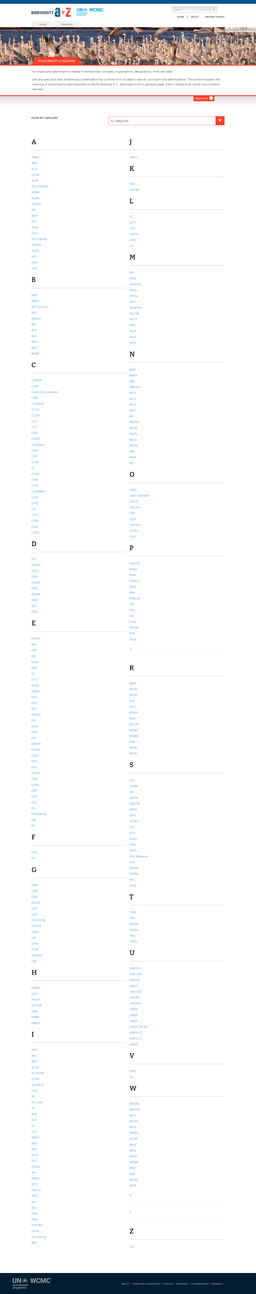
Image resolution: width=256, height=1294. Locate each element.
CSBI (34, 520)
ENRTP (36, 744)
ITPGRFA (37, 1225)
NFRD (133, 428)
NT (131, 463)
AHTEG (36, 204)
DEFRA (36, 565)
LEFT (132, 222)
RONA (133, 730)
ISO (33, 1207)
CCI (34, 427)
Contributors (199, 1284)
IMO (34, 1143)
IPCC (35, 1184)
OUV (132, 536)
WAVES (134, 1103)
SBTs (132, 815)
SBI (131, 792)
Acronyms (67, 24)
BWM (35, 353)
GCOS (35, 902)
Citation (168, 1284)
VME (132, 1071)
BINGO (36, 318)
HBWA (35, 988)
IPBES (35, 1178)
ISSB (34, 1219)
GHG (34, 932)
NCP (132, 393)
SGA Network (138, 856)
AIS (33, 210)
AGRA (35, 198)
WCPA (133, 1121)
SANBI (133, 786)
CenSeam (38, 445)
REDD (133, 689)
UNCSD (134, 980)
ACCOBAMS (39, 186)
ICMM (35, 1079)
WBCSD (134, 1109)
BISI (34, 330)
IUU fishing (38, 1237)
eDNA (35, 691)
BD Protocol (39, 307)
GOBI (35, 949)
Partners (181, 1284)
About (195, 17)
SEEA (132, 850)
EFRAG (36, 714)
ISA (33, 1202)
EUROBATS (39, 814)
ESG (34, 767)
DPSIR (35, 594)
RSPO (133, 753)
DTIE (34, 612)
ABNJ (35, 157)
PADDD (134, 563)
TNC (132, 935)
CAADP (36, 380)
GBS (34, 896)
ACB (34, 180)
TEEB (132, 912)
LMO (132, 240)
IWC (34, 1243)
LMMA (133, 234)
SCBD (133, 821)
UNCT (133, 986)
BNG (34, 342)
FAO (34, 852)
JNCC (133, 157)
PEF (132, 604)
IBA (33, 1055)
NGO (132, 439)
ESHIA (35, 773)
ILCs (34, 1131)
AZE (34, 268)
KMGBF (134, 190)
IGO (34, 1120)
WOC (133, 1168)
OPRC (133, 531)
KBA (132, 184)
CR (33, 509)
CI (32, 468)
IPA (33, 1172)
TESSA (133, 930)
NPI (131, 451)
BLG (34, 336)
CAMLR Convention (44, 392)
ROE (132, 718)
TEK (132, 918)
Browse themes (215, 17)
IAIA (34, 1049)
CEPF (35, 450)
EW (33, 820)
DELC (35, 571)
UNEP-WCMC (139, 1027)
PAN (132, 575)
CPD (34, 503)
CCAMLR (37, 403)
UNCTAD (135, 992)
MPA (132, 343)
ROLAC (134, 724)
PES (132, 610)
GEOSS (36, 926)
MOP (132, 331)
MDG (133, 290)
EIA (33, 720)
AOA (34, 215)
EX (33, 825)
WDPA (133, 1133)
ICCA (35, 1067)
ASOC (35, 251)
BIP (33, 324)
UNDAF (134, 997)
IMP (34, 1149)
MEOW (134, 313)
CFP (34, 456)
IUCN (35, 1231)
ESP (34, 790)
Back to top (249, 1106)
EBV (34, 668)
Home (180, 17)
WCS (132, 1127)
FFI (33, 858)
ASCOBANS (39, 239)
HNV (34, 1011)
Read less (201, 98)
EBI (33, 656)
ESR (34, 796)
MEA (132, 301)
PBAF (133, 587)
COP (34, 497)
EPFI (34, 761)
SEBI (132, 844)
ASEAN (36, 245)
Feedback (217, 1284)
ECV (34, 679)
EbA (34, 644)
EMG (34, 726)
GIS (33, 938)
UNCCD (135, 968)
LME (132, 228)
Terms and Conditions (145, 1284)
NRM (132, 457)
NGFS (133, 434)
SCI (131, 827)
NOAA (133, 445)
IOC (34, 1161)
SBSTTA (134, 803)
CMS (34, 480)
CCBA (35, 415)
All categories (119, 121)
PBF (132, 592)
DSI (33, 606)
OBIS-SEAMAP (139, 496)
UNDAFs (135, 1003)
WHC (133, 1144)
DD (33, 559)
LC (131, 216)
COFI (34, 485)
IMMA (35, 1137)
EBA (34, 650)
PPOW (133, 627)
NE (131, 416)
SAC (132, 780)
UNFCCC (135, 1038)
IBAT (34, 1061)
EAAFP (35, 638)
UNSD (133, 1044)
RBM (132, 683)
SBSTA (133, 797)
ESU (34, 802)
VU (131, 1077)
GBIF (34, 885)
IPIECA (36, 1190)
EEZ (34, 708)
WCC (133, 1115)
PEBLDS (134, 598)
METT (133, 319)
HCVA (35, 999)
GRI (33, 961)
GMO (35, 943)
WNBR (133, 1162)
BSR (34, 348)
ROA (132, 707)
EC (33, 673)
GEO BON (38, 920)
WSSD (133, 1180)
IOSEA (35, 1166)
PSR (132, 633)
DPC (34, 588)
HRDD (35, 1023)
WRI (132, 1174)
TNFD (133, 941)
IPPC (34, 1196)
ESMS (35, 785)
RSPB (133, 747)
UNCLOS (135, 974)
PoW (132, 622)
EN (33, 738)
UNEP (133, 1021)
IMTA (34, 1155)
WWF (133, 1185)
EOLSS (35, 750)
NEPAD (134, 422)
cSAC (35, 515)
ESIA (34, 779)
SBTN (133, 809)
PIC (131, 616)
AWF (34, 262)
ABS (34, 163)
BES (34, 312)
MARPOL (135, 284)
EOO (34, 755)
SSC (132, 879)
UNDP (133, 1009)
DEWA (35, 582)
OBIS (132, 490)
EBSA (35, 662)
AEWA (35, 192)
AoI (33, 221)
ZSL (132, 1246)
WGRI (133, 1138)
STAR (132, 885)
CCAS (35, 409)
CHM (35, 462)
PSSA (133, 639)
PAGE (133, 569)
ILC (33, 1126)
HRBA (35, 1017)
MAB (132, 278)
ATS (34, 257)
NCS (132, 399)
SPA (132, 862)
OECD (133, 501)
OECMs (134, 507)
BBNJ (35, 301)
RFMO (133, 695)
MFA (132, 325)
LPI (131, 246)
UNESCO (135, 1032)
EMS (34, 732)
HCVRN (36, 1005)
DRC (34, 600)
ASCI (34, 233)
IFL (33, 1108)
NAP (132, 369)
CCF (34, 421)
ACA (34, 169)
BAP (34, 295)
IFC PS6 (36, 1102)
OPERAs (135, 525)
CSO (34, 526)
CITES (35, 474)
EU (33, 808)
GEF (34, 908)
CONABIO (38, 491)
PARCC (134, 581)
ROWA (133, 736)
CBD (34, 398)
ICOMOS (37, 1085)
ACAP (35, 175)
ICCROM (37, 1073)
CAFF (35, 386)
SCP (132, 833)
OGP (132, 519)
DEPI (34, 576)
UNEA (133, 1015)
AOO (34, 227)
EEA (34, 697)
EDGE (35, 685)
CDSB (35, 439)
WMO (133, 1156)
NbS (132, 381)
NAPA (133, 375)
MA (131, 272)
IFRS (34, 1114)
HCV (34, 994)
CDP (34, 433)
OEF (132, 513)
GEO (34, 914)
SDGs (133, 839)
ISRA (34, 1213)
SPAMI (133, 868)
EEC (34, 703)
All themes (206, 9)
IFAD (34, 1090)
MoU (132, 337)
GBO (34, 891)
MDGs (133, 296)
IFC (33, 1096)
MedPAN (135, 307)
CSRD (35, 532)
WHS (132, 1150)
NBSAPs (134, 387)
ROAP (133, 712)
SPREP (133, 874)
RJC (132, 701)
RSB (132, 742)
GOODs (36, 955)
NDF (132, 410)
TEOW (133, 924)
